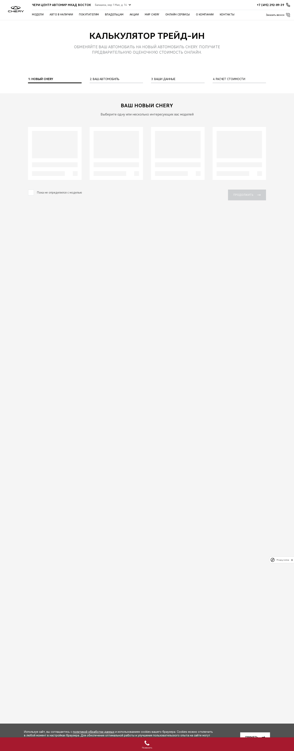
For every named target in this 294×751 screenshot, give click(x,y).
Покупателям (89, 14)
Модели (38, 14)
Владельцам (114, 14)
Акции (134, 14)
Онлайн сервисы (177, 14)
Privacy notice (283, 560)
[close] (292, 559)
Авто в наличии (61, 14)
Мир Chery (152, 14)
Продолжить (243, 195)
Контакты (227, 14)
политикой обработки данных (93, 731)
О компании (205, 14)
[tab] (55, 80)
